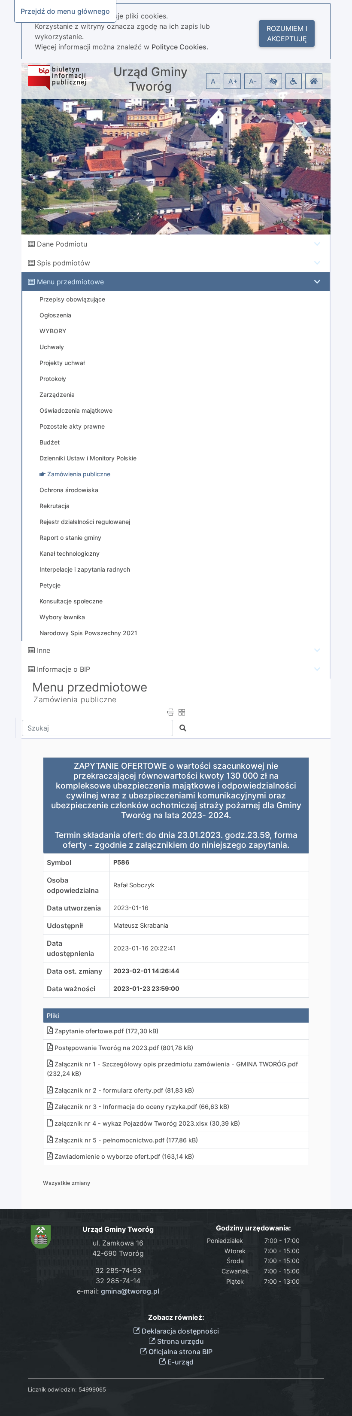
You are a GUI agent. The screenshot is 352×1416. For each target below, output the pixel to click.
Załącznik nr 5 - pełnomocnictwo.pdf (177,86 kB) (126, 1140)
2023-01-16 (131, 907)
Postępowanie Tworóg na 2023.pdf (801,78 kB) (124, 1047)
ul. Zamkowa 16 (118, 1243)
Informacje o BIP (63, 669)
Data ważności (71, 988)
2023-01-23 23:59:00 (146, 988)
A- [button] (253, 81)
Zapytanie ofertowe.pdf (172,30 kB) (106, 1031)
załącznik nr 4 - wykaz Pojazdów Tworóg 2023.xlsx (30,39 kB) (147, 1123)
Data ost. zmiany (74, 971)
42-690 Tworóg (118, 1253)
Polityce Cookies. (180, 47)
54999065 (92, 1389)
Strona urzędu (179, 1341)
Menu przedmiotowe (70, 281)
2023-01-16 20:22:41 (144, 948)
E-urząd (180, 1362)
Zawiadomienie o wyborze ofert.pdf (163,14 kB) (124, 1156)
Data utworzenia (74, 908)
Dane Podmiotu (62, 244)
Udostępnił (65, 925)
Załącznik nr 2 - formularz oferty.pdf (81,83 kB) (124, 1090)
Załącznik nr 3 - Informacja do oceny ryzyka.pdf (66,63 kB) (142, 1106)
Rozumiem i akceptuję (287, 33)
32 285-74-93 (118, 1270)
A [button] (213, 81)
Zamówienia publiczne (75, 699)
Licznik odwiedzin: (52, 1389)
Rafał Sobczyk (134, 885)
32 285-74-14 (118, 1280)
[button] (273, 81)
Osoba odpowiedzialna (73, 885)
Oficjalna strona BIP (179, 1351)
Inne (43, 650)
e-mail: (118, 1291)
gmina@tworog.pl (130, 1291)
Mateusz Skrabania (140, 925)
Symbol (59, 862)
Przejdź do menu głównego (65, 11)
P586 (121, 862)
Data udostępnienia (70, 948)
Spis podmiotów (63, 263)
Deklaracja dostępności (179, 1331)
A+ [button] (233, 81)
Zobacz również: (176, 1317)
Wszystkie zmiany (66, 1183)
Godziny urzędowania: (253, 1228)
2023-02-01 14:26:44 (146, 970)
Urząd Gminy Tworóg (150, 79)
